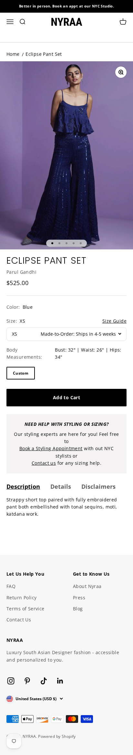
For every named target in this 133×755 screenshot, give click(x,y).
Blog (78, 608)
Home (13, 54)
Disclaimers (98, 486)
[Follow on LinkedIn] (60, 681)
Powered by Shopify (57, 736)
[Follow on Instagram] (10, 681)
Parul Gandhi (21, 272)
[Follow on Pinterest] (27, 681)
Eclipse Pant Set (44, 54)
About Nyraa (87, 586)
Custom (20, 373)
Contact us (44, 463)
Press (79, 597)
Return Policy (21, 597)
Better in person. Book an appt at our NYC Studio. (66, 6)
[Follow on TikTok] (43, 681)
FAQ (10, 586)
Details (60, 486)
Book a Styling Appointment (51, 448)
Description (23, 486)
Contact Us (18, 620)
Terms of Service (25, 608)
